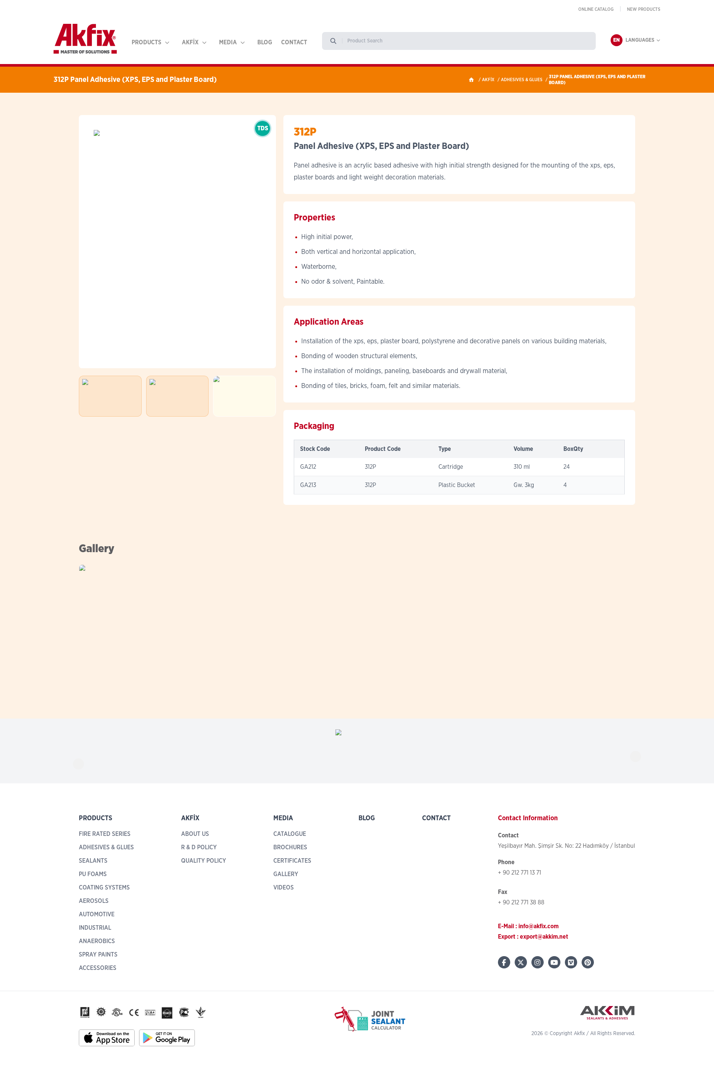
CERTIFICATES (292, 861)
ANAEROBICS (97, 941)
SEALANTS (93, 861)
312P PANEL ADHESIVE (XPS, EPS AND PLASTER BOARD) (597, 79)
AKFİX (190, 42)
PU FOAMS (93, 874)
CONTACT (294, 42)
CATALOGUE (289, 834)
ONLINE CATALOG (596, 9)
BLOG (264, 42)
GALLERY (285, 874)
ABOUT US (195, 834)
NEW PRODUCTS (643, 9)
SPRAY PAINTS (98, 955)
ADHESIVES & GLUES (522, 79)
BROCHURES (290, 847)
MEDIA (228, 42)
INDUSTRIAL (95, 928)
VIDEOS (283, 888)
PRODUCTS (146, 42)
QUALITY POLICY (203, 861)
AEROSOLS (94, 901)
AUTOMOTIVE (97, 914)
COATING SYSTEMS (104, 888)
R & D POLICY (199, 847)
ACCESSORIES (97, 968)
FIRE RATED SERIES (105, 834)
